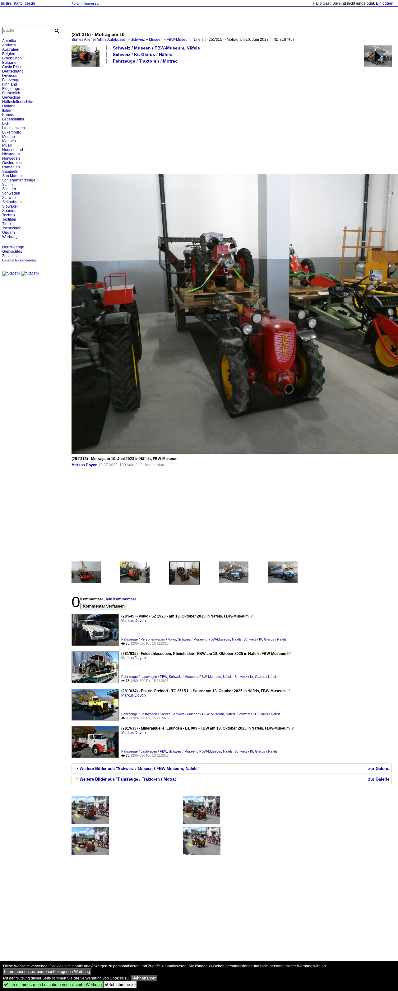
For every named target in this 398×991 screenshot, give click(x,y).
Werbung (10, 237)
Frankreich (11, 93)
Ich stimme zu (120, 984)
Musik (7, 145)
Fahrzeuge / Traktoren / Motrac (145, 61)
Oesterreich (12, 163)
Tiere (6, 224)
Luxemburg (11, 132)
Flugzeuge (11, 89)
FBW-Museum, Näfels (185, 39)
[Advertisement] (232, 118)
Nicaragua (11, 154)
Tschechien (11, 228)
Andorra (9, 45)
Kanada (9, 115)
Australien (10, 49)
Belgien (8, 54)
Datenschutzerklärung (19, 260)
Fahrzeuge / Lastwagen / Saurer (145, 714)
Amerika (9, 41)
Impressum (92, 3)
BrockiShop (12, 58)
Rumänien (11, 167)
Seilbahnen (12, 202)
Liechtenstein (13, 128)
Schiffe (8, 184)
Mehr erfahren (144, 978)
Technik (8, 215)
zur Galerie (378, 768)
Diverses (9, 75)
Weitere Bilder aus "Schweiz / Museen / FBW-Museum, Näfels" (139, 768)
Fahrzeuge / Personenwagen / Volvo (148, 639)
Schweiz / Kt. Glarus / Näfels (142, 54)
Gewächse (11, 97)
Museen (156, 39)
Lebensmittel (13, 119)
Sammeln (10, 171)
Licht (6, 123)
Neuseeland (12, 150)
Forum (76, 3)
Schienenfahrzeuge (18, 180)
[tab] (232, 768)
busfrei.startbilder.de (18, 3)
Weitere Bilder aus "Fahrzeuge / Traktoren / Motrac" (129, 779)
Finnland (9, 84)
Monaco (9, 141)
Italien (7, 110)
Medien (8, 136)
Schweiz (138, 39)
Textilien (9, 219)
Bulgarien (10, 62)
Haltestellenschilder (19, 102)
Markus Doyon (84, 465)
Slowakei (10, 206)
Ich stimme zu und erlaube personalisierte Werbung (53, 984)
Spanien (9, 211)
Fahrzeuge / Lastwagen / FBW (144, 677)
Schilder (9, 189)
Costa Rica (11, 67)
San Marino (12, 176)
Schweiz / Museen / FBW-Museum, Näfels (156, 47)
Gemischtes (12, 251)
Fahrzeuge (11, 80)
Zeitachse (10, 256)
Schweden (11, 193)
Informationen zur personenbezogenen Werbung (47, 971)
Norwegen (11, 158)
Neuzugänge (13, 247)
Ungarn (8, 232)
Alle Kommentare (121, 599)
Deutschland (13, 71)
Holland (9, 106)
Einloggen (384, 3)
